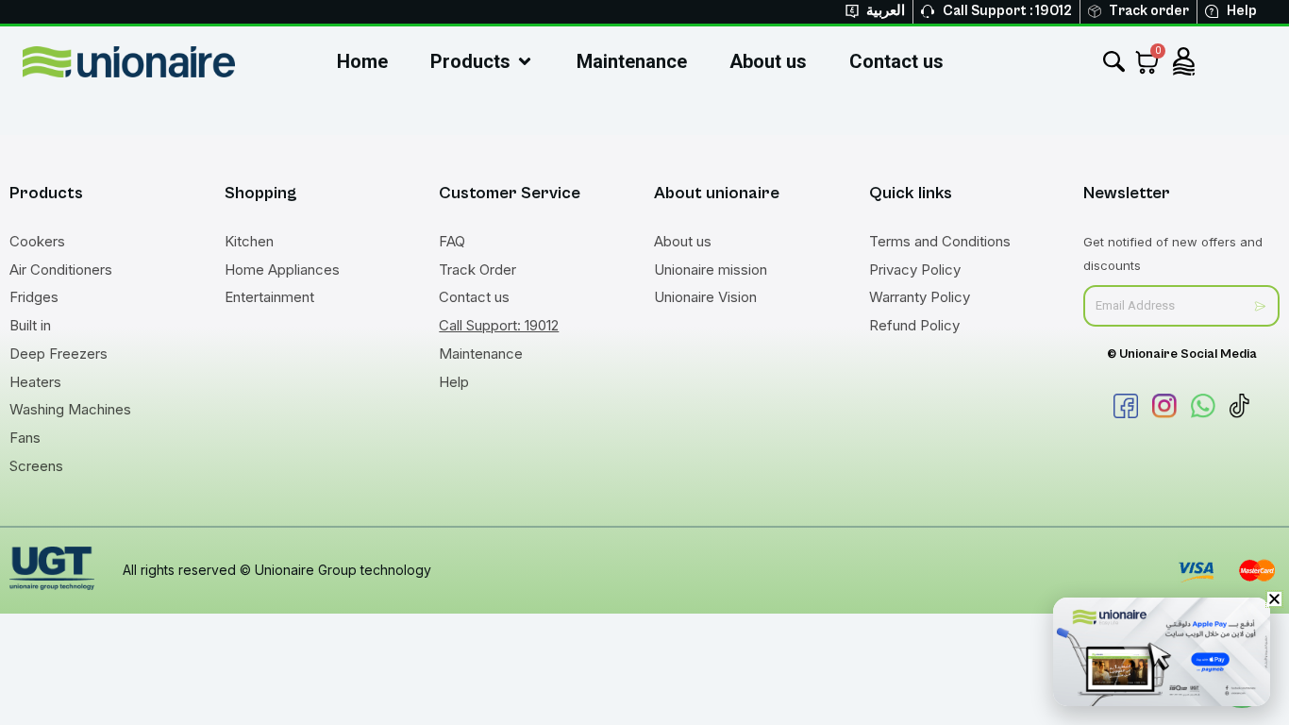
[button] (1274, 599)
